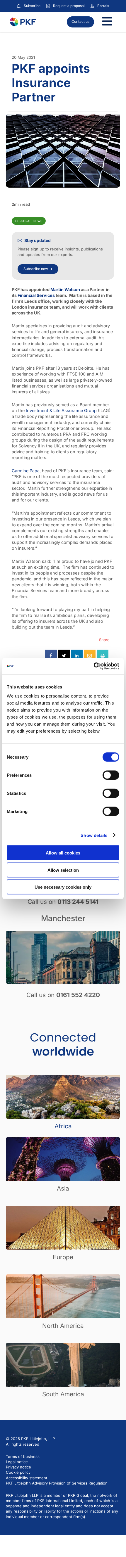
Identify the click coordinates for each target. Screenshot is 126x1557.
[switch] (111, 775)
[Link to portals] (92, 6)
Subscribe (32, 6)
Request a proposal (69, 6)
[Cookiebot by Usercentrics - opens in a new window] (93, 666)
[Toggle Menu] (107, 22)
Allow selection (63, 869)
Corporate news (28, 221)
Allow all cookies (63, 852)
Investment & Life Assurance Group (61, 410)
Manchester (63, 918)
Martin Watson (65, 289)
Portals (103, 6)
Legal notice (17, 1461)
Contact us (80, 21)
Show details (94, 835)
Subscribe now (35, 269)
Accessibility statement (26, 1477)
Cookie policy (18, 1472)
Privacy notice (18, 1467)
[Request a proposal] (48, 6)
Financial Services (36, 295)
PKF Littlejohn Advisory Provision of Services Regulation (57, 1483)
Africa (63, 1126)
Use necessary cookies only (63, 887)
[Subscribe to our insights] (19, 6)
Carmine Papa (26, 470)
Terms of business (23, 1456)
